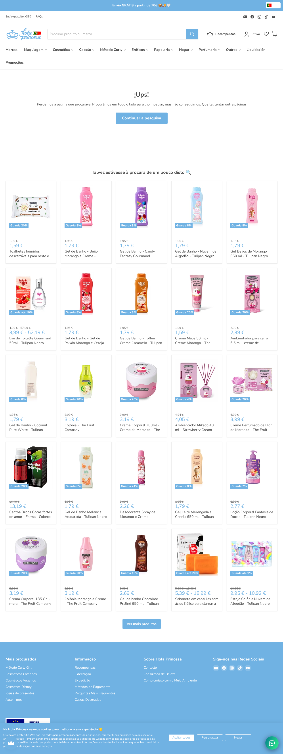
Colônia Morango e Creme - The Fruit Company (85, 601)
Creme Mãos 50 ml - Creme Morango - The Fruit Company (192, 343)
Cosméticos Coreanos (21, 674)
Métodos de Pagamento (92, 687)
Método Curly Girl (18, 667)
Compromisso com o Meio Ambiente (170, 680)
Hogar (184, 49)
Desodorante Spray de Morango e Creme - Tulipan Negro (137, 517)
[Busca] (192, 34)
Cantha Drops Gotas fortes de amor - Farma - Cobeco (30, 514)
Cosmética (62, 49)
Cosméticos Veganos (21, 680)
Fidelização (83, 674)
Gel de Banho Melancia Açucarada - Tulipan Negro (86, 514)
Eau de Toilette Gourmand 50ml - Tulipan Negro (30, 340)
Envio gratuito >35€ (18, 16)
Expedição (82, 680)
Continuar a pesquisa (141, 118)
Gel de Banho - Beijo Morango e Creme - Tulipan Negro (81, 256)
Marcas (11, 49)
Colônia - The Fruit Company (79, 427)
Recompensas (85, 667)
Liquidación (256, 49)
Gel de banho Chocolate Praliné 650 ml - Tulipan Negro (139, 604)
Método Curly (111, 49)
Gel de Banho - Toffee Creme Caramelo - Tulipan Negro (141, 343)
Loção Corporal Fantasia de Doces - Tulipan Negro (251, 514)
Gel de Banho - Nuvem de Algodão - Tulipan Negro (195, 253)
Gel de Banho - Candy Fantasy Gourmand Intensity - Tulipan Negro (140, 256)
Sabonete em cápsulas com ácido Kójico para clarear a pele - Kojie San (196, 604)
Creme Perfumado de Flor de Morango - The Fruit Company (251, 430)
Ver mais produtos (142, 624)
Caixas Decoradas (88, 699)
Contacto (150, 667)
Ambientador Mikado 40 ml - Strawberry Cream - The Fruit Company (194, 430)
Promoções (15, 62)
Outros (232, 49)
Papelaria (162, 49)
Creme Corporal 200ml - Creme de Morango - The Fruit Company (140, 430)
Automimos (14, 699)
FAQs (39, 16)
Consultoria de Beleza (160, 674)
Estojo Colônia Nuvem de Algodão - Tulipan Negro (250, 601)
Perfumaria (208, 49)
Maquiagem (34, 49)
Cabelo (85, 49)
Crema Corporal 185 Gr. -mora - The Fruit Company (30, 601)
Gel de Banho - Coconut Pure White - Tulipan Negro (28, 430)
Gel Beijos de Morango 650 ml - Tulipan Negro (249, 253)
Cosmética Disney (19, 687)
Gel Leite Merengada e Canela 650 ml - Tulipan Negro (194, 517)
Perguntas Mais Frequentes (95, 693)
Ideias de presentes (20, 693)
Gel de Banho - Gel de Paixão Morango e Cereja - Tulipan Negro (85, 343)
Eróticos (139, 49)
